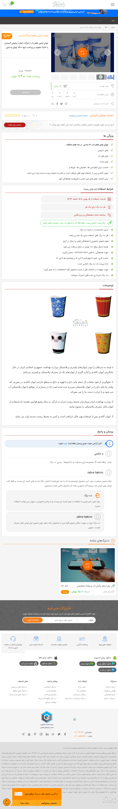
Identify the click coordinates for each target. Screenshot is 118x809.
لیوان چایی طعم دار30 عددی (33, 36)
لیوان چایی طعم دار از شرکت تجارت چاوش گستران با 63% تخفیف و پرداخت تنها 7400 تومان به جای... (26, 45)
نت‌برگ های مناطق (20, 690)
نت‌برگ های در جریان (19, 687)
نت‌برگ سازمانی (50, 687)
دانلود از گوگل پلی (104, 663)
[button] (57, 52)
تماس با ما (82, 687)
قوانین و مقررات (109, 690)
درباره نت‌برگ (110, 687)
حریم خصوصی (109, 694)
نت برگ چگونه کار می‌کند (47, 698)
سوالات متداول (50, 702)
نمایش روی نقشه (14, 124)
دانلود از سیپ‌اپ (27, 663)
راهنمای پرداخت (50, 694)
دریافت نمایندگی (79, 694)
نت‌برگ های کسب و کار (18, 694)
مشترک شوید (32, 620)
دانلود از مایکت (105, 670)
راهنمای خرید (51, 690)
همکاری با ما (81, 690)
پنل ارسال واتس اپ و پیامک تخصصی (93, 586)
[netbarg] (109, 800)
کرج (113, 20)
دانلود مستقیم (47, 663)
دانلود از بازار (85, 663)
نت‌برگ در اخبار (109, 698)
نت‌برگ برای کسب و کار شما (75, 698)
